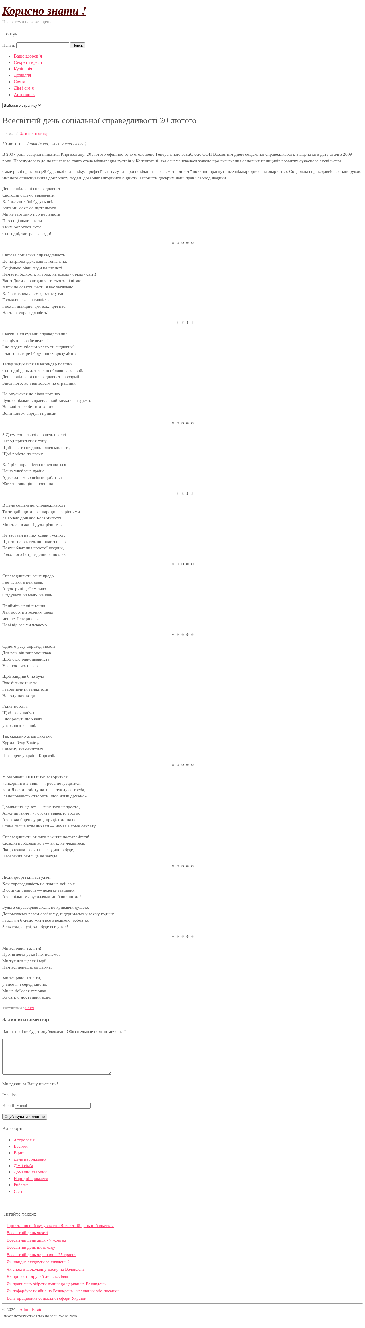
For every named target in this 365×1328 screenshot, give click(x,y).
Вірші (19, 1152)
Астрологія (24, 94)
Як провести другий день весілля (37, 1276)
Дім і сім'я (23, 1165)
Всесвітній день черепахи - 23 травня (41, 1254)
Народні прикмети (31, 1178)
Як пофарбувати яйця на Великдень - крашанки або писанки (63, 1290)
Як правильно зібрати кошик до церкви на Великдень (56, 1283)
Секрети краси (28, 62)
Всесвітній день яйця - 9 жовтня (36, 1240)
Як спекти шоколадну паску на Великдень (46, 1269)
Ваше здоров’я (28, 56)
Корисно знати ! (44, 10)
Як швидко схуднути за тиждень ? (38, 1261)
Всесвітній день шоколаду (31, 1247)
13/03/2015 (10, 133)
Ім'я (5, 1094)
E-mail (8, 1105)
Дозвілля (22, 75)
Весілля (21, 1146)
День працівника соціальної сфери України (46, 1298)
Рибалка (21, 1184)
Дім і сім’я (24, 88)
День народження (30, 1159)
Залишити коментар (34, 133)
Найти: (8, 45)
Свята (19, 81)
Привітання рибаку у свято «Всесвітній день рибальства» (60, 1225)
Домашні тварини (30, 1172)
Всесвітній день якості (27, 1232)
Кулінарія (23, 69)
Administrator (31, 1309)
